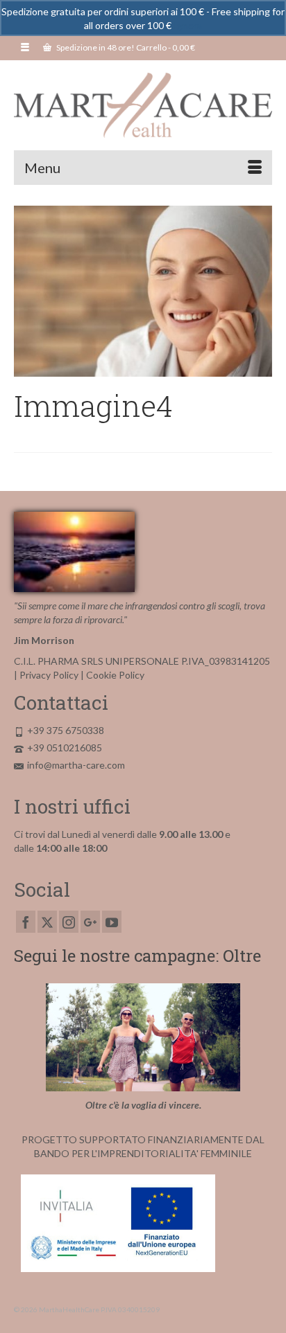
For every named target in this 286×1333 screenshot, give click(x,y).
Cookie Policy (115, 675)
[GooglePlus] (90, 921)
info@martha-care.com (76, 765)
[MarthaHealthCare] (143, 105)
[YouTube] (111, 921)
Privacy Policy (48, 675)
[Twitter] (47, 921)
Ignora (188, 25)
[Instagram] (68, 921)
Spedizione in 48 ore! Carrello (125, 47)
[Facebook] (25, 921)
